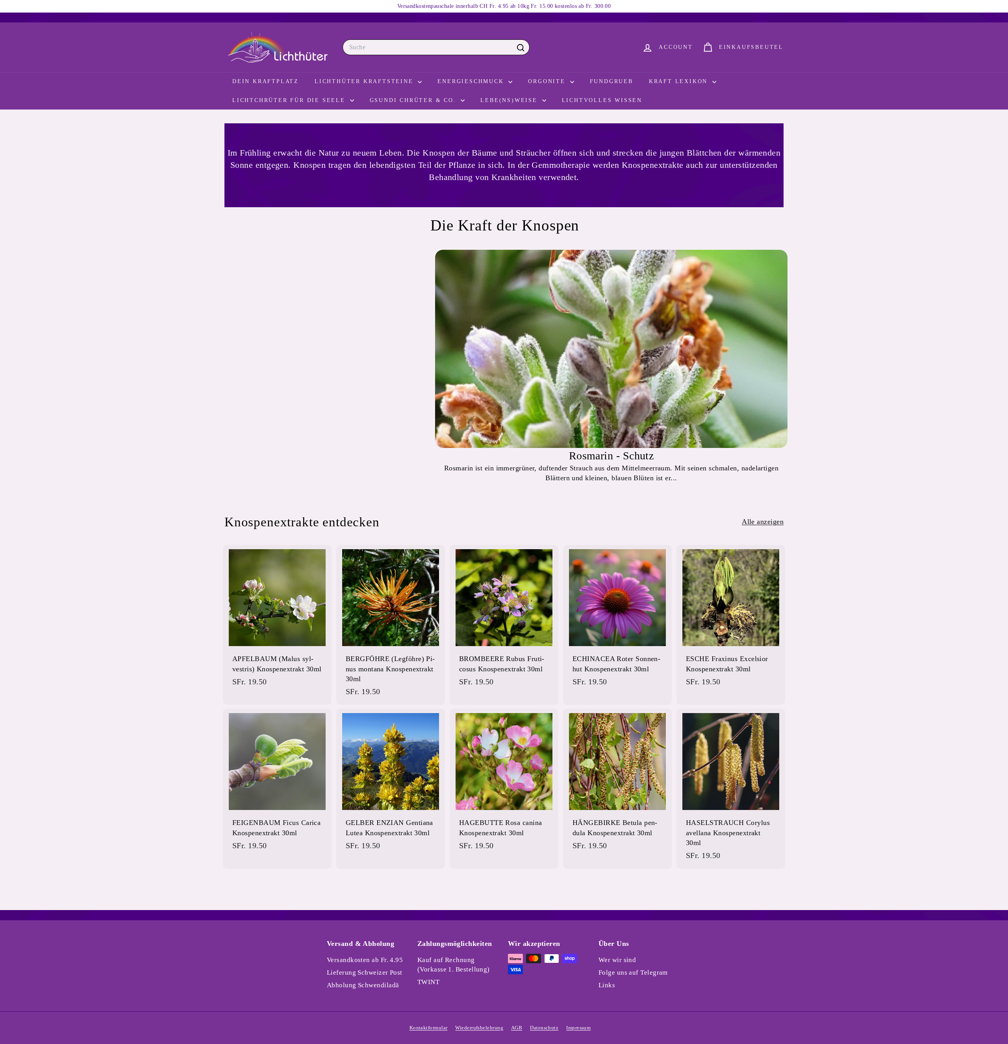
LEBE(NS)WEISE (510, 100)
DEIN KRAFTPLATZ (265, 81)
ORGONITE (548, 81)
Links (606, 985)
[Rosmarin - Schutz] (611, 349)
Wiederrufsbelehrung (479, 1028)
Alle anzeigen (763, 522)
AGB (516, 1028)
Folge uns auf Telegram (633, 972)
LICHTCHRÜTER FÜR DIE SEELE (290, 100)
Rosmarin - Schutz (611, 456)
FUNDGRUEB (611, 81)
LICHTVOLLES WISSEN (602, 100)
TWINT (428, 982)
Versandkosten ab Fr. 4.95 (365, 960)
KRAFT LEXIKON (679, 81)
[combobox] (436, 47)
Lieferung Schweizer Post (364, 972)
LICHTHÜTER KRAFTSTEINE (365, 81)
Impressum (578, 1028)
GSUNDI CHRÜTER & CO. (414, 100)
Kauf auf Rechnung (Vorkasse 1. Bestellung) (453, 964)
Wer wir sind (617, 960)
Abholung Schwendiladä (363, 985)
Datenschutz (544, 1028)
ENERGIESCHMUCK (471, 81)
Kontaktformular (429, 1028)
